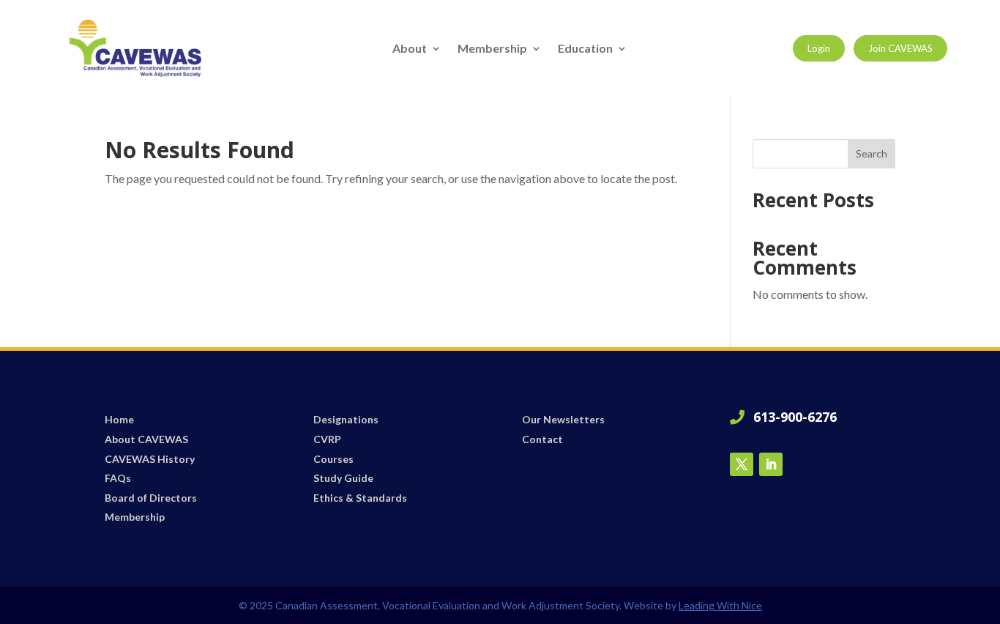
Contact (542, 439)
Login (818, 48)
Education (585, 49)
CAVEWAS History (150, 459)
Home (119, 419)
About (409, 49)
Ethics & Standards (360, 497)
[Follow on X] (741, 464)
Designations (345, 419)
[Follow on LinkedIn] (771, 464)
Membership (492, 49)
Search (871, 153)
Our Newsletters (563, 419)
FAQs (118, 478)
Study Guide (343, 478)
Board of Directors (151, 497)
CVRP (327, 439)
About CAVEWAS (146, 439)
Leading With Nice (720, 605)
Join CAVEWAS (900, 48)
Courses (333, 459)
